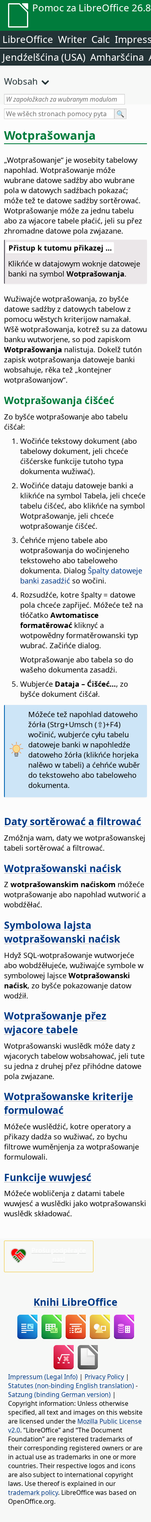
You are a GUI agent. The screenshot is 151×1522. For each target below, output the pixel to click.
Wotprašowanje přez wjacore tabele (55, 1022)
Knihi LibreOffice (75, 1302)
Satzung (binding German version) (59, 1394)
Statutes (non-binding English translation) (71, 1385)
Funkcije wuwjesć (47, 1177)
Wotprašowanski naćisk (62, 868)
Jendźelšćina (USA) (43, 57)
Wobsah (21, 81)
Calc (100, 39)
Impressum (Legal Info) (43, 1376)
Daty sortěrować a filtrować (72, 821)
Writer (72, 39)
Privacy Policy (104, 1376)
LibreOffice (27, 39)
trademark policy (33, 1492)
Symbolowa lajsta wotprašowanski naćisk (62, 931)
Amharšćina (117, 57)
